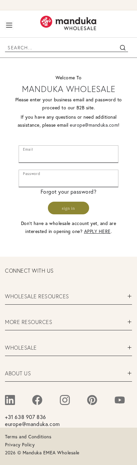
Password (31, 172)
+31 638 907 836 (25, 417)
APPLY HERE (97, 231)
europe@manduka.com (94, 125)
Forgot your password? (69, 191)
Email (28, 148)
